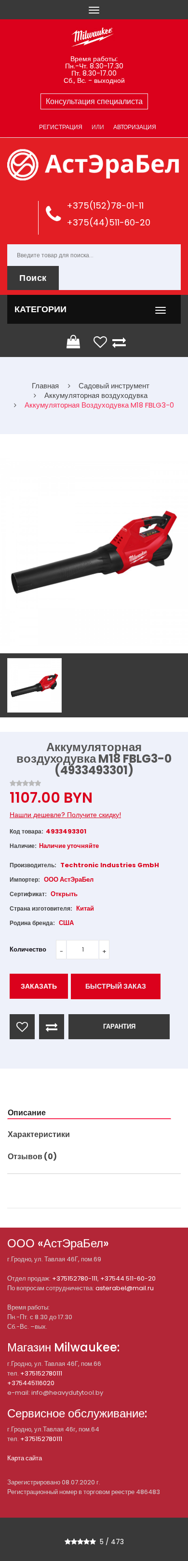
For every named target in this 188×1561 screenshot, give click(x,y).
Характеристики (39, 1134)
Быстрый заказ (115, 986)
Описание (27, 1112)
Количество (28, 949)
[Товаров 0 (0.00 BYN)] (74, 342)
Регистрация (60, 127)
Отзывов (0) (32, 1156)
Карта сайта (24, 1458)
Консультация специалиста (94, 101)
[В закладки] (22, 1026)
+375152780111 (41, 1373)
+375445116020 (30, 1383)
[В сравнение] (51, 1026)
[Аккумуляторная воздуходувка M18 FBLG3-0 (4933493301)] (34, 685)
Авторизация (134, 127)
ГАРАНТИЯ (119, 1026)
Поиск (33, 278)
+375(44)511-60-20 (108, 222)
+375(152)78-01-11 (105, 205)
